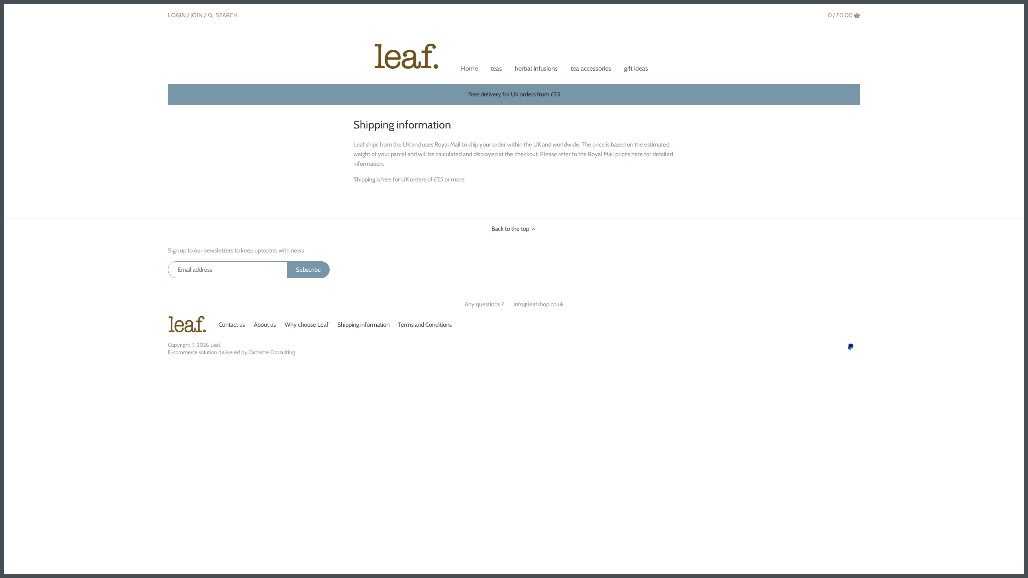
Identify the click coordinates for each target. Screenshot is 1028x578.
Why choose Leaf (306, 324)
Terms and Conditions (425, 324)
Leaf (215, 345)
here (637, 154)
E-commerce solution (192, 352)
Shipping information (363, 324)
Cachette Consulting (272, 352)
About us (265, 324)
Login (177, 15)
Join (196, 15)
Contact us (231, 324)
